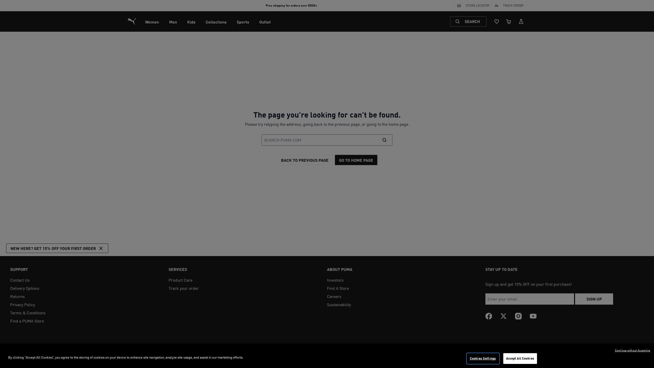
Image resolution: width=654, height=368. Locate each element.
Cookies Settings (483, 358)
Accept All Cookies (520, 358)
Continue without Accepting (632, 350)
